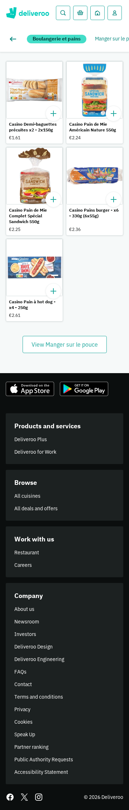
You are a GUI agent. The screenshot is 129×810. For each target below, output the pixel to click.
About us (24, 609)
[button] (34, 102)
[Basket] (80, 13)
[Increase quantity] (53, 113)
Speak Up (24, 734)
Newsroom (26, 621)
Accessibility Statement (41, 772)
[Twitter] (24, 797)
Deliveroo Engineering (39, 659)
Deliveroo (27, 13)
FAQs (20, 672)
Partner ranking (31, 747)
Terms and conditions (38, 697)
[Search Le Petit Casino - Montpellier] (63, 13)
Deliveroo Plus (30, 439)
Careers (23, 565)
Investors (25, 634)
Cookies (23, 722)
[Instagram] (38, 797)
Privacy (22, 709)
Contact (23, 684)
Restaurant (26, 552)
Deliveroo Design (33, 646)
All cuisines (27, 496)
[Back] (14, 39)
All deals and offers (36, 508)
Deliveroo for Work (35, 452)
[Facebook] (10, 797)
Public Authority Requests (43, 759)
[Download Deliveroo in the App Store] (30, 389)
